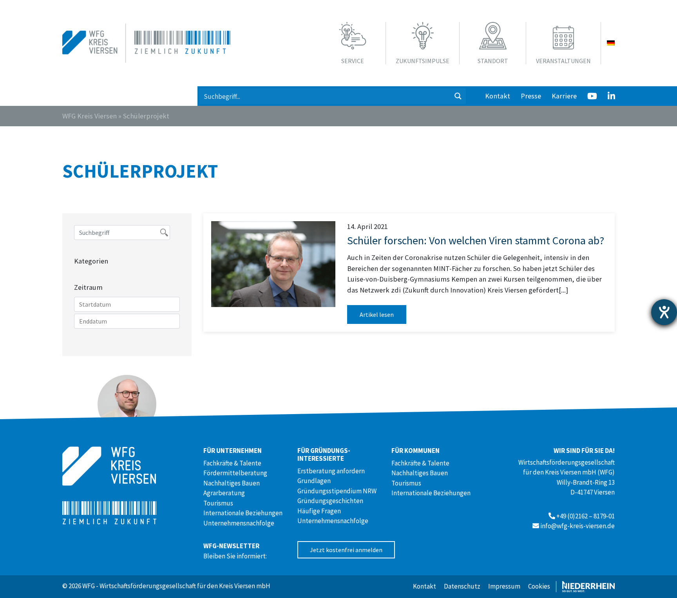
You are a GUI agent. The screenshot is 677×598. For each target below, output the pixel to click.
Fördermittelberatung (235, 473)
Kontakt (497, 95)
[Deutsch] (611, 43)
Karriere (564, 95)
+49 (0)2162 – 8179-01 (585, 516)
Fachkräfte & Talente (232, 463)
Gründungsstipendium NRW (337, 491)
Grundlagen (314, 480)
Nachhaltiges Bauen (231, 483)
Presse (531, 95)
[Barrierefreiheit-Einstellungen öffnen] (664, 312)
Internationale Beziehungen (242, 513)
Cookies (539, 586)
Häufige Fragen (319, 511)
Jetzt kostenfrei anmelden (346, 550)
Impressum (504, 586)
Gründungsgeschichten (330, 500)
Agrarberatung (224, 493)
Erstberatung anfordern (331, 471)
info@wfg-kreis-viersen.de (577, 526)
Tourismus (218, 503)
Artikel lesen (377, 314)
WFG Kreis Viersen (89, 115)
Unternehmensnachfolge (238, 523)
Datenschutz (462, 586)
